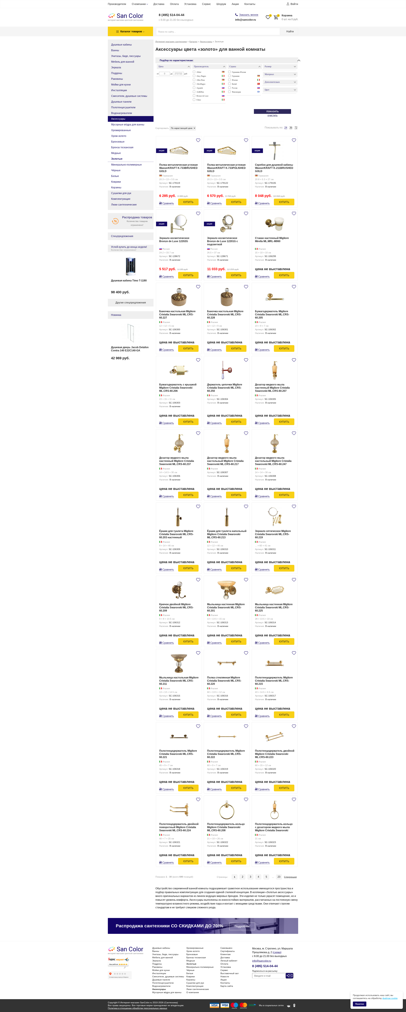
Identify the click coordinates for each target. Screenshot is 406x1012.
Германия (235, 76)
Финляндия (236, 92)
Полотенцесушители (123, 107)
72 (296, 127)
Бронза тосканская (122, 147)
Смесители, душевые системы (129, 96)
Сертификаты (227, 951)
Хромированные (121, 130)
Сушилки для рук (121, 193)
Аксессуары (118, 118)
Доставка (158, 4)
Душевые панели (121, 101)
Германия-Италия (239, 72)
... (273, 877)
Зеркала (116, 67)
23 (279, 876)
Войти (294, 4)
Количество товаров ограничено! (137, 221)
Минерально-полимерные (126, 164)
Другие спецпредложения (130, 302)
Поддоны (116, 73)
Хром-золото (118, 136)
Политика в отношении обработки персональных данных (137, 1008)
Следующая (290, 877)
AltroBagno (200, 84)
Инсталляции (119, 90)
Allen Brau (200, 80)
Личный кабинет (228, 960)
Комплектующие (120, 199)
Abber (198, 72)
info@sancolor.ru (245, 19)
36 (290, 127)
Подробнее (242, 926)
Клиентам (225, 954)
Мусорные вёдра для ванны (127, 124)
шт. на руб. (288, 17)
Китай (234, 84)
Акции (235, 4)
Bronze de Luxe (202, 96)
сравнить (168, 203)
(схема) (277, 952)
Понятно (359, 1004)
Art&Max (200, 92)
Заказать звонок (248, 14)
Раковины (117, 79)
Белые (115, 176)
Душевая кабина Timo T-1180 (129, 280)
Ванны (115, 50)
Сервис (206, 4)
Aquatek (199, 88)
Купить (188, 202)
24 (285, 127)
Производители (117, 4)
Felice (198, 100)
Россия (234, 88)
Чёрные (116, 170)
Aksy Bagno (201, 76)
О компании (139, 4)
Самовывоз (226, 948)
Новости (224, 976)
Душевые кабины (121, 44)
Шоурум (221, 4)
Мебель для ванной (122, 61)
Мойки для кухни (121, 84)
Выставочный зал (229, 973)
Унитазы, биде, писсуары (126, 56)
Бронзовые (117, 141)
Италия (235, 80)
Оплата (174, 4)
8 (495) (171, 15)
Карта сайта (226, 986)
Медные (116, 153)
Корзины (116, 187)
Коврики (116, 181)
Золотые (116, 158)
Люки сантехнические (124, 204)
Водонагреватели (121, 113)
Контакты (249, 4)
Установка (190, 4)
